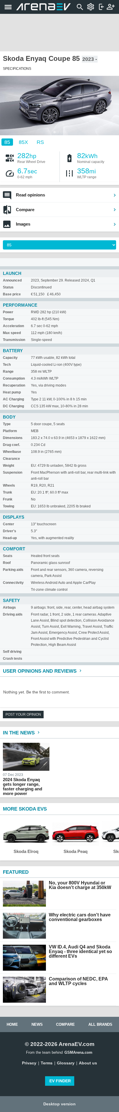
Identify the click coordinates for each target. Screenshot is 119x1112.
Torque (8, 319)
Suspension (12, 472)
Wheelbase (12, 452)
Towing (8, 506)
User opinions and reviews (40, 671)
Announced (12, 280)
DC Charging (13, 406)
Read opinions (30, 194)
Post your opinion (23, 714)
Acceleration (13, 326)
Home (12, 1024)
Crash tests (12, 659)
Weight (8, 466)
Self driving (12, 652)
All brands (100, 1024)
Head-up (10, 538)
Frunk (7, 499)
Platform (10, 431)
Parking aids (13, 570)
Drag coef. (11, 445)
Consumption (14, 378)
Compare (25, 209)
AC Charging (13, 399)
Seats (7, 556)
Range (8, 372)
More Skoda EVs (25, 809)
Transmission (14, 340)
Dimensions (13, 438)
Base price (12, 294)
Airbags (9, 607)
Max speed (12, 333)
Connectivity (13, 583)
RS (40, 142)
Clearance (11, 459)
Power (8, 312)
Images (23, 224)
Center (8, 524)
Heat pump (12, 392)
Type (7, 424)
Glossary (66, 1063)
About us (88, 1063)
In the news (19, 733)
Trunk (7, 492)
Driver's (9, 531)
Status (8, 287)
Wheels (9, 485)
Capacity (10, 358)
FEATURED (16, 872)
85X (23, 142)
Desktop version (59, 1104)
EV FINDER (60, 1081)
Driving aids (13, 614)
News (37, 1024)
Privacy (29, 1063)
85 (7, 142)
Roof (7, 563)
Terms (47, 1063)
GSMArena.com (78, 1052)
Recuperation (14, 385)
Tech (7, 365)
